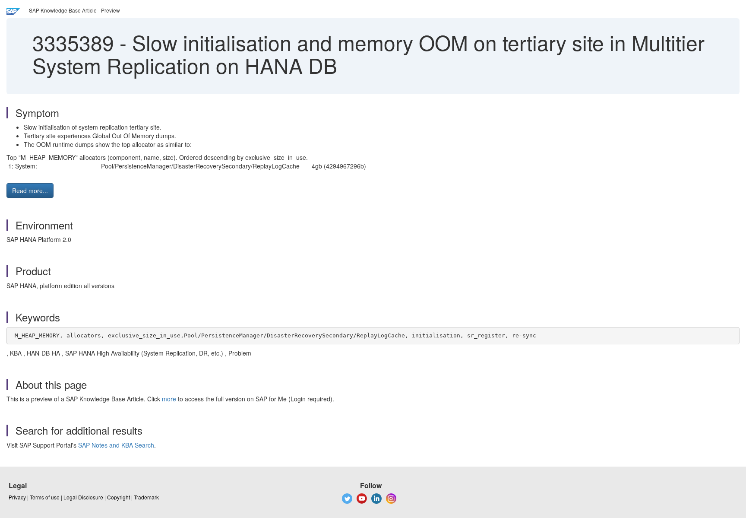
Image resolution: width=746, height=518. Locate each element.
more (169, 398)
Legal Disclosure (83, 497)
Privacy (17, 497)
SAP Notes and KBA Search (116, 445)
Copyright (118, 497)
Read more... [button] (30, 190)
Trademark (146, 497)
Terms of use (45, 497)
